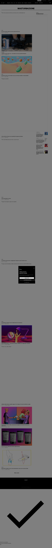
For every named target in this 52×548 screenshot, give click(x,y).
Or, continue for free (26, 282)
